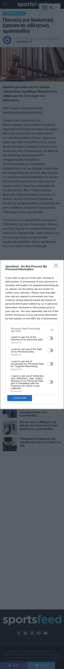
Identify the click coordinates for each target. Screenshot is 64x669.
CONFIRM (19, 398)
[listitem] (32, 329)
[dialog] (32, 334)
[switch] (50, 338)
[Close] (57, 266)
